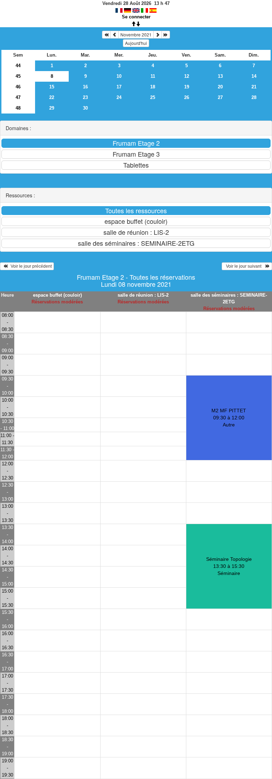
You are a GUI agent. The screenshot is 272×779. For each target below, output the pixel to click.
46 (18, 86)
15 (51, 86)
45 (18, 76)
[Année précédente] (106, 35)
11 (153, 76)
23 (85, 97)
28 (253, 97)
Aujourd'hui (136, 43)
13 (220, 76)
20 (220, 86)
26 (186, 97)
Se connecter (136, 16)
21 (253, 86)
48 (18, 108)
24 (119, 97)
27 (220, 97)
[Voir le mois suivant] (157, 35)
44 (18, 65)
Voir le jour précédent (29, 266)
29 (51, 108)
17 (119, 86)
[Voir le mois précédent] (114, 35)
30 (85, 108)
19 (186, 86)
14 (253, 76)
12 (186, 76)
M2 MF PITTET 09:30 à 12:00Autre (228, 418)
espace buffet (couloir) (57, 295)
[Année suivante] (166, 35)
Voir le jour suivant (245, 266)
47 (18, 97)
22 (51, 97)
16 (85, 86)
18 (152, 86)
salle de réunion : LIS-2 (143, 295)
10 (119, 76)
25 (152, 97)
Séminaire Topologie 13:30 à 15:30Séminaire (229, 566)
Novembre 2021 (136, 34)
